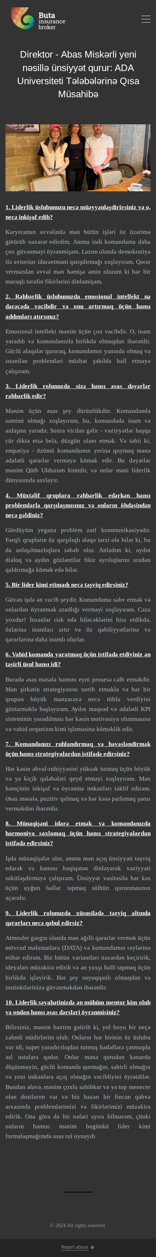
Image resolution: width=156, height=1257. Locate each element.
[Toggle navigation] (146, 20)
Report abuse (74, 1247)
